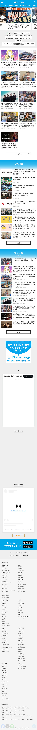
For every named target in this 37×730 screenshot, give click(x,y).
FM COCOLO (4, 635)
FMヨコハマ (21, 583)
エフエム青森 (4, 575)
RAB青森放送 (4, 574)
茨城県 (3, 708)
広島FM (20, 638)
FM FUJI (3, 618)
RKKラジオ (4, 679)
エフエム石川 (4, 610)
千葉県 (19, 708)
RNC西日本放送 (21, 647)
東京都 (23, 708)
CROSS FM (4, 670)
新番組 (16, 5)
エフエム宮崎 (4, 688)
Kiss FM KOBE (5, 642)
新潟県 (3, 710)
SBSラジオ (20, 612)
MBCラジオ (4, 690)
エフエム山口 (21, 642)
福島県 (26, 707)
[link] (13, 376)
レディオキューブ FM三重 (24, 616)
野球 (21, 35)
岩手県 (11, 707)
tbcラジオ (4, 581)
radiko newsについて (14, 553)
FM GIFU (20, 610)
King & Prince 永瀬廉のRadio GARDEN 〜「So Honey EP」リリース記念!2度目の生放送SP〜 (18, 44)
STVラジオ (4, 568)
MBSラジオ (4, 631)
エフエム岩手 (4, 579)
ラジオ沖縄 (4, 695)
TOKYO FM (18, 41)
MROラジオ (4, 609)
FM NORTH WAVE (6, 572)
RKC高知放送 (21, 655)
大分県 (19, 719)
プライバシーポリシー (15, 555)
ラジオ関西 (4, 640)
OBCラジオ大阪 (5, 633)
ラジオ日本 (20, 577)
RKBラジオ (4, 665)
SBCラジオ (4, 619)
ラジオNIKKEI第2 (22, 666)
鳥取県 (11, 716)
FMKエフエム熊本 (5, 681)
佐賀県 (7, 719)
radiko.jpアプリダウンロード (18, 544)
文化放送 (20, 568)
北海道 (3, 707)
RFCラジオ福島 (5, 591)
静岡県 (11, 712)
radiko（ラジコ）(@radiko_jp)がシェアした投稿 (18, 529)
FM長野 (3, 621)
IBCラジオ (4, 577)
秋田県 (19, 707)
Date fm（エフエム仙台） (7, 583)
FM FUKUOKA (5, 672)
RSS (19, 535)
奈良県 (19, 714)
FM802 (3, 637)
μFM (3, 691)
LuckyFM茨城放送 (22, 584)
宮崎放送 (4, 686)
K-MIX (19, 614)
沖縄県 (31, 719)
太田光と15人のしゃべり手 (11, 35)
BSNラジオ (4, 602)
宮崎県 (23, 719)
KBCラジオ (4, 666)
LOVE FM (4, 668)
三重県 (15, 712)
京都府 (11, 714)
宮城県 (15, 707)
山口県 (19, 716)
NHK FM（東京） (22, 668)
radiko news (18, 2)
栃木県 (7, 708)
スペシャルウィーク (25, 5)
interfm (20, 572)
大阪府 (3, 714)
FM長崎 (3, 677)
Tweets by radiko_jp (18, 379)
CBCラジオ (20, 602)
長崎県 (11, 719)
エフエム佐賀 (4, 674)
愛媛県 (30, 716)
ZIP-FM (20, 607)
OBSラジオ (4, 683)
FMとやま (4, 607)
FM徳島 (20, 646)
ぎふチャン (20, 605)
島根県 (15, 716)
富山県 (19, 710)
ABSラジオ (4, 584)
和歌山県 (23, 714)
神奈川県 (27, 708)
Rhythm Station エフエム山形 (9, 590)
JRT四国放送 (21, 644)
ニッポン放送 (21, 570)
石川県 (15, 710)
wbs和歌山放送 (5, 649)
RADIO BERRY (21, 588)
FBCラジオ (4, 612)
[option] (18, 18)
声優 (30, 38)
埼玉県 (15, 708)
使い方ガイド (17, 33)
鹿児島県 (27, 719)
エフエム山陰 (21, 631)
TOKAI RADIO (21, 603)
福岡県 (3, 719)
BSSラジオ (20, 630)
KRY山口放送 (21, 640)
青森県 (7, 707)
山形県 (23, 707)
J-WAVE (20, 575)
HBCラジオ (4, 566)
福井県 (23, 710)
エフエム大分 (4, 684)
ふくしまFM (4, 593)
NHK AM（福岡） (5, 699)
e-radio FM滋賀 (5, 644)
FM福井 (3, 614)
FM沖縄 (3, 697)
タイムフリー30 (23, 38)
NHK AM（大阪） (5, 651)
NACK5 (19, 581)
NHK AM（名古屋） (6, 625)
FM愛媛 (20, 653)
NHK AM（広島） (22, 658)
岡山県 (3, 716)
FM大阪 (3, 638)
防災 (2, 5)
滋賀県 (15, 714)
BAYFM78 (20, 579)
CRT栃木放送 (21, 586)
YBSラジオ (4, 616)
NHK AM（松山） (22, 660)
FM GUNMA (21, 590)
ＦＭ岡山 (20, 635)
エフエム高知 (21, 656)
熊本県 (15, 719)
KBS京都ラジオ (5, 646)
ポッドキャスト (9, 5)
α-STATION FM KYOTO (7, 647)
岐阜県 (7, 712)
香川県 (23, 716)
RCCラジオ (20, 637)
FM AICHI (20, 609)
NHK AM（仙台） (5, 597)
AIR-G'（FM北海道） (6, 570)
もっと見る (18, 154)
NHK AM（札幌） (5, 595)
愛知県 (3, 712)
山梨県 (7, 710)
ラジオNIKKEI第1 (22, 665)
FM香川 (20, 649)
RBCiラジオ (4, 693)
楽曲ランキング (9, 38)
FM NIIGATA (4, 603)
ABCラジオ (4, 630)
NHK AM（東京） (22, 591)
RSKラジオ (20, 633)
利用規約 (25, 553)
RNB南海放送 (21, 651)
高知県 (3, 717)
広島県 (7, 716)
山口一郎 (30, 35)
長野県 (11, 710)
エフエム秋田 (4, 586)
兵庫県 (7, 714)
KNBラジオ (4, 605)
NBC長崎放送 (4, 675)
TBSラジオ (20, 566)
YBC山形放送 (4, 588)
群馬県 (11, 708)
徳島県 (26, 716)
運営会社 (25, 555)
